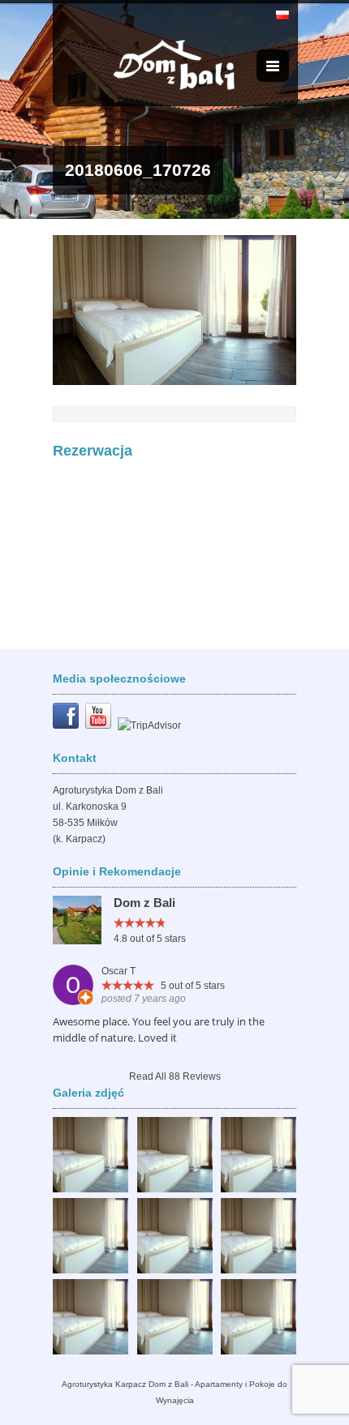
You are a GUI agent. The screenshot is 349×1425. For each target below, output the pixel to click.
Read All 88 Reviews (175, 1076)
